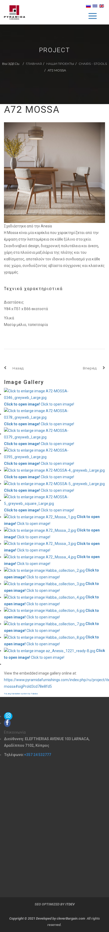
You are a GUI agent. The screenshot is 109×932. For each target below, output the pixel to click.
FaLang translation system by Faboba (21, 693)
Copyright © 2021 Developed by (33, 918)
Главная (34, 64)
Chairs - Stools (93, 64)
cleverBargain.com (71, 918)
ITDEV (70, 904)
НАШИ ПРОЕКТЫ (60, 64)
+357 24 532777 (37, 755)
